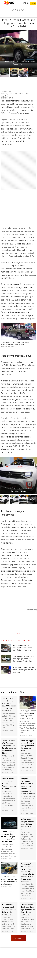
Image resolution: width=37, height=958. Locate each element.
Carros (18, 10)
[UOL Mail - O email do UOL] (24, 3)
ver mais (17, 938)
